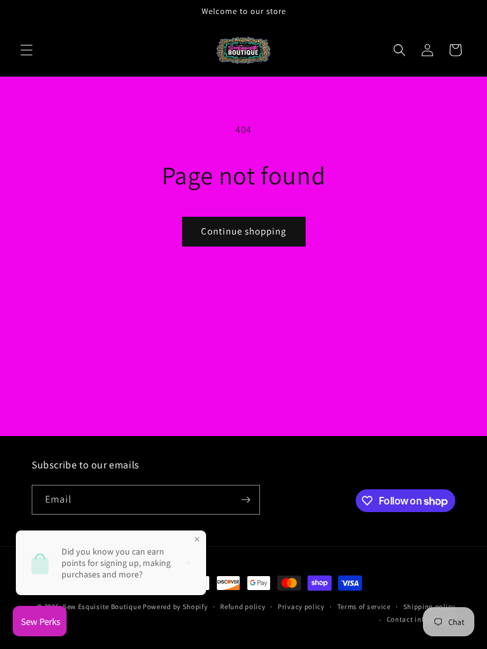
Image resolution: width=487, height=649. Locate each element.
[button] (27, 50)
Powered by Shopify (175, 606)
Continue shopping (244, 231)
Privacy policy (301, 606)
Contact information (421, 619)
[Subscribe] (245, 500)
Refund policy (242, 606)
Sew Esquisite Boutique (102, 606)
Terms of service (364, 606)
